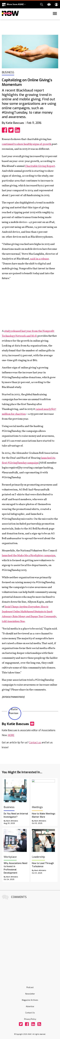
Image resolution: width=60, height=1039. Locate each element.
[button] (13, 4)
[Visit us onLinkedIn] (33, 1024)
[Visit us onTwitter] (21, 1024)
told (13, 621)
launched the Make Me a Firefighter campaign (28, 555)
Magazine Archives (30, 1000)
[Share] (5, 130)
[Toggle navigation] (4, 19)
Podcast (30, 987)
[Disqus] (30, 939)
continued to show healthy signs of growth (27, 144)
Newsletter (30, 994)
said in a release (39, 259)
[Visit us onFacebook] (27, 1024)
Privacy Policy (30, 1019)
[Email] (32, 724)
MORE (11, 735)
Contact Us (30, 1013)
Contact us (35, 742)
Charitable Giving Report (40, 166)
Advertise (30, 1006)
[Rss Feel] (39, 1024)
